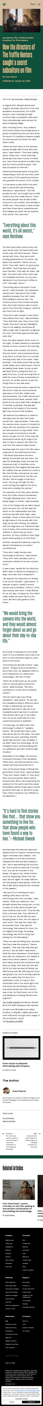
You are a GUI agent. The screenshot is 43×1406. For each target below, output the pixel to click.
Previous (12, 1141)
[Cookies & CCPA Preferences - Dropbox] (21, 1395)
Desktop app (9, 1240)
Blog (6, 1321)
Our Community (17, 99)
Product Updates (27, 1270)
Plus (23, 1240)
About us (25, 1321)
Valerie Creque (10, 1070)
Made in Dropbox (30, 99)
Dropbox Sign (26, 1260)
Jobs (23, 1324)
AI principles (26, 1300)
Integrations (9, 1247)
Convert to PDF (10, 1309)
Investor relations (28, 1327)
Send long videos (10, 1285)
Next (31, 1140)
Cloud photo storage (12, 1289)
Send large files (10, 1282)
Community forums (11, 1334)
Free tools (8, 1267)
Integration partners (11, 1344)
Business (25, 1247)
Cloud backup (9, 1299)
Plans (24, 1267)
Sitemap (25, 1304)
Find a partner (10, 1347)
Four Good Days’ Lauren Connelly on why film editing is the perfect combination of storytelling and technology (19, 1207)
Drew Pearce (11, 77)
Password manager (11, 1295)
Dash (24, 1253)
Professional (26, 1243)
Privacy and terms (28, 1289)
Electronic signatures (12, 1305)
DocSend (25, 1263)
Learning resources (28, 1307)
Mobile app (8, 1243)
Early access (9, 1260)
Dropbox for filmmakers (15, 40)
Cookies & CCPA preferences (27, 1296)
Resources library (11, 1327)
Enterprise (25, 1250)
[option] (17, 1198)
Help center (26, 1282)
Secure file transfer (11, 1292)
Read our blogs (10, 1363)
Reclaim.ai (25, 1257)
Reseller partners (10, 1341)
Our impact (26, 1331)
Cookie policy (26, 1292)
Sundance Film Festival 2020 (18, 38)
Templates (8, 1263)
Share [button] (33, 4)
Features (8, 1250)
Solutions (8, 1253)
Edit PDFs (8, 1302)
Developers (9, 1331)
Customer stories (10, 1324)
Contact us (25, 1285)
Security (8, 1257)
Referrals (8, 1337)
